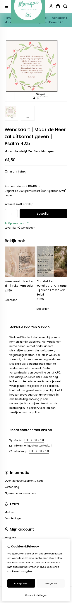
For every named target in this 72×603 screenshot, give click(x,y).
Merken (9, 512)
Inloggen (10, 537)
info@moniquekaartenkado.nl (33, 445)
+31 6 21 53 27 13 (34, 440)
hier (30, 571)
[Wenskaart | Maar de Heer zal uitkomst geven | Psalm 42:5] (36, 101)
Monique (47, 151)
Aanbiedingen (13, 518)
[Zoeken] (65, 6)
